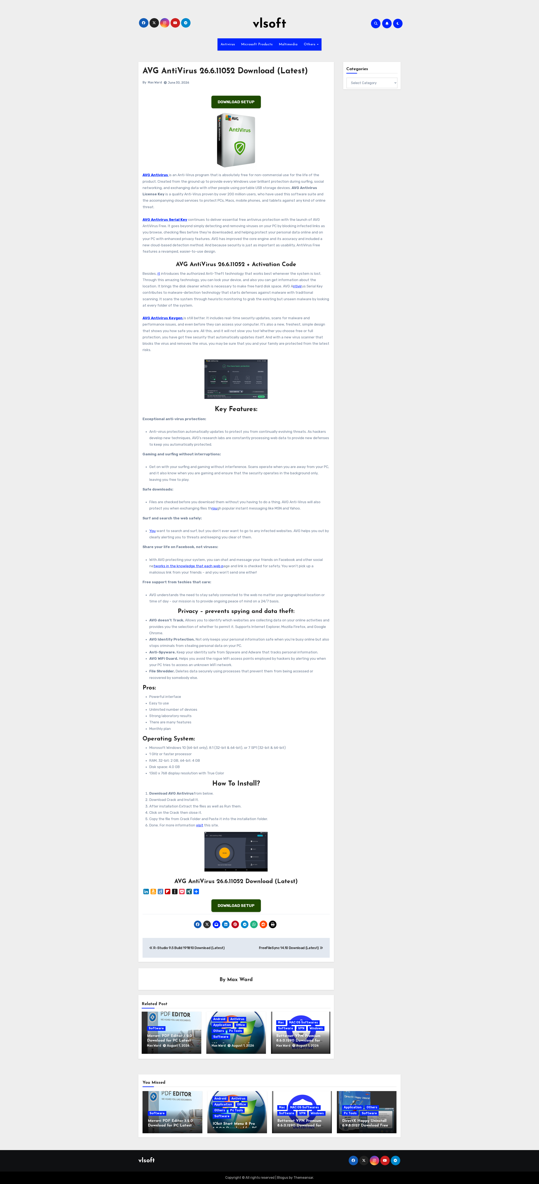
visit (199, 825)
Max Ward (155, 82)
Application (222, 1025)
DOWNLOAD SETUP (236, 101)
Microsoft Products (256, 44)
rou (214, 508)
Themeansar (303, 1178)
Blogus (282, 1178)
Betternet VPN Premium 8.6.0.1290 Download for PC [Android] (298, 1040)
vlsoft (269, 24)
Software (156, 1028)
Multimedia (288, 44)
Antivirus (228, 44)
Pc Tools (235, 1031)
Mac (281, 1022)
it (158, 273)
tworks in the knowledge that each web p (188, 566)
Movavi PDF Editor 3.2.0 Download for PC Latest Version (169, 1040)
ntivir (297, 286)
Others (310, 44)
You (152, 531)
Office (240, 1025)
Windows (316, 1028)
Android (219, 1019)
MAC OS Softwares (303, 1022)
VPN (301, 1028)
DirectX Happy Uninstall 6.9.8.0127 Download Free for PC (365, 1125)
